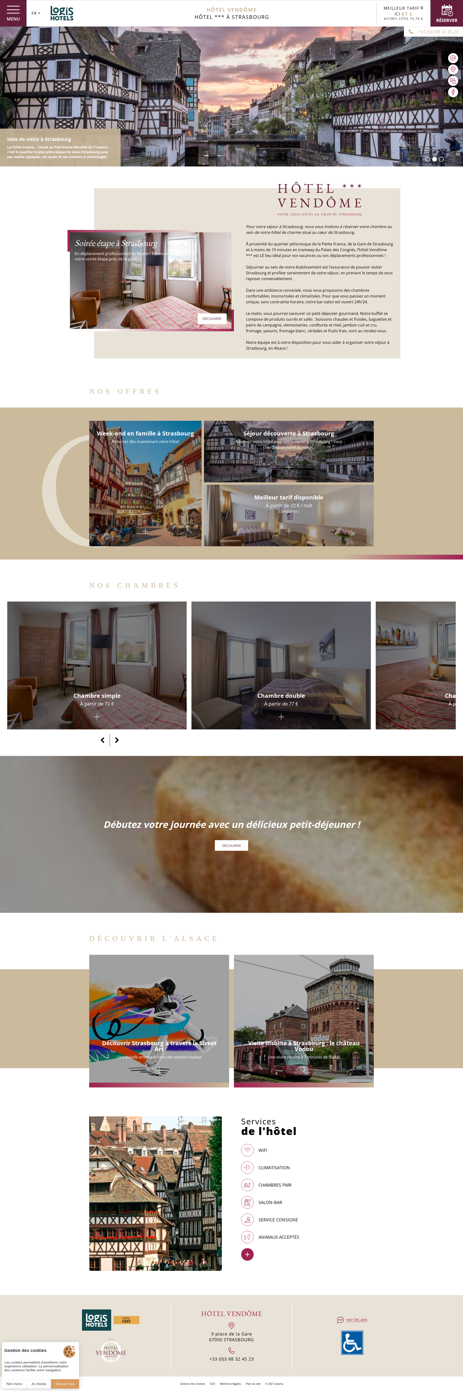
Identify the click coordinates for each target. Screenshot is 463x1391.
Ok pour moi (65, 1384)
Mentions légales (230, 1383)
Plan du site (253, 1383)
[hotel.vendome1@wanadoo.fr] (453, 58)
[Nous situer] (453, 69)
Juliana (279, 1383)
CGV (212, 1383)
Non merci (14, 1384)
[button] (427, 159)
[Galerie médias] (453, 81)
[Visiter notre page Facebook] (453, 92)
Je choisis (38, 1384)
